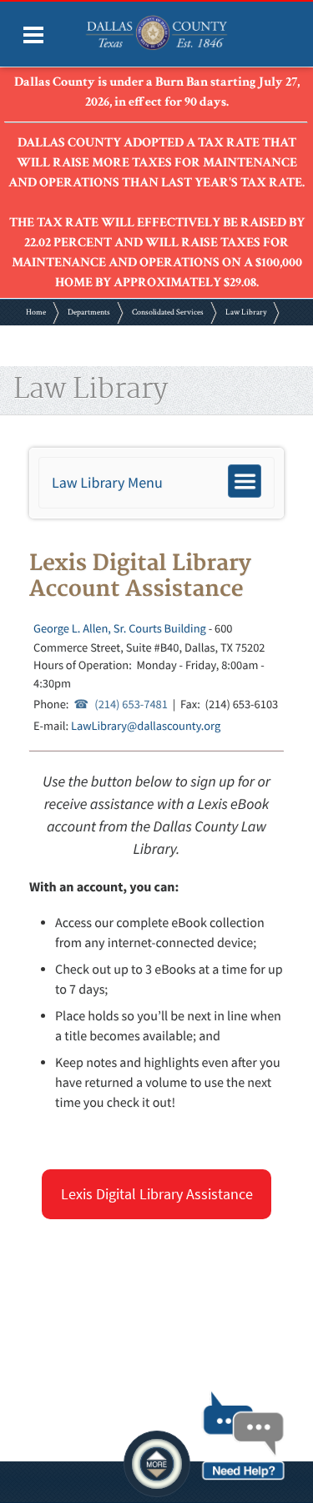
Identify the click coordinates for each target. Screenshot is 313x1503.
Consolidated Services (168, 312)
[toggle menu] (33, 35)
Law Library (245, 312)
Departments (89, 312)
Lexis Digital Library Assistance (157, 1193)
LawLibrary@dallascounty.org (145, 725)
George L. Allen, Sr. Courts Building (119, 628)
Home (36, 312)
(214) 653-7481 (131, 704)
